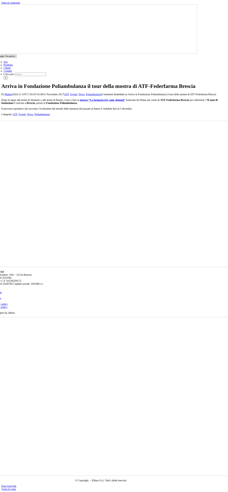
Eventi (73, 94)
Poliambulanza (93, 94)
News (81, 94)
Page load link (8, 486)
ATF (66, 94)
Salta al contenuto (10, 2)
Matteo (8, 94)
